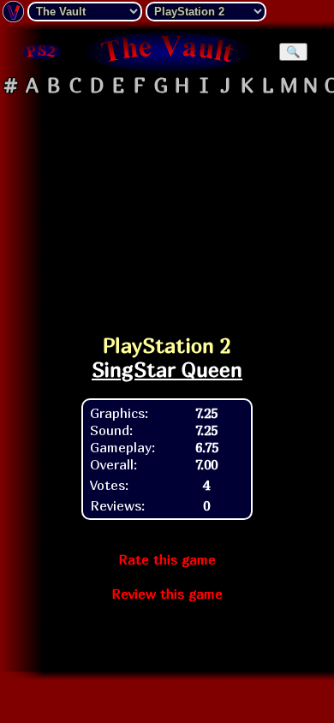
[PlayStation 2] (40, 51)
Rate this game (167, 559)
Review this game (167, 593)
